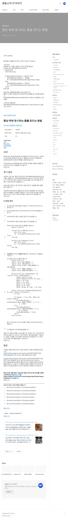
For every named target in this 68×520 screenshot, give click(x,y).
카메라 (54, 192)
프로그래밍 (45, 10)
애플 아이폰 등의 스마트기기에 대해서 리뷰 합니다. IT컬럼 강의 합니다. (21, 487)
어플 (61, 194)
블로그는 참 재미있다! (58, 169)
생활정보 (55, 112)
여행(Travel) (56, 100)
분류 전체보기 (56, 54)
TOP (64, 514)
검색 (60, 3)
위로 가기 (7, 167)
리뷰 (22, 10)
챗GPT (54, 201)
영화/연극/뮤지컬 (57, 105)
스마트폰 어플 (33, 10)
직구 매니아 (56, 92)
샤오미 (58, 201)
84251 (6, 353)
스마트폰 (55, 65)
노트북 (61, 203)
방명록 (56, 10)
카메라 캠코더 (56, 79)
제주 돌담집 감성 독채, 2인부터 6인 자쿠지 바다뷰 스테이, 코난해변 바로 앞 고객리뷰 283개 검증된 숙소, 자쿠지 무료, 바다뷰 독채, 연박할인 (18, 441)
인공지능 (58, 206)
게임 (60, 199)
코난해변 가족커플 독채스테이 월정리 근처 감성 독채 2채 (18, 438)
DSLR (54, 206)
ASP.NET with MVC (58, 133)
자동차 (54, 81)
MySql (54, 154)
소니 (58, 192)
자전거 (54, 109)
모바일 (59, 182)
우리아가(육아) (56, 115)
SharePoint (56, 128)
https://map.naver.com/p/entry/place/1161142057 (19, 422)
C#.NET (55, 140)
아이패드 (55, 182)
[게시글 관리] (12, 451)
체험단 (54, 208)
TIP (54, 147)
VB (54, 142)
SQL (54, 144)
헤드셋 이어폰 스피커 (58, 84)
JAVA (54, 137)
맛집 (54, 107)
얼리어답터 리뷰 (57, 63)
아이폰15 (56, 194)
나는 (54, 57)
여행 (58, 208)
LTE (61, 192)
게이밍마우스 (56, 203)
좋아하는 (55, 95)
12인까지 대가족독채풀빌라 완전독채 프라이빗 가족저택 (17, 425)
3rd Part (55, 149)
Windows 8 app (57, 135)
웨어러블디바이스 (57, 90)
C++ (54, 151)
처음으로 (4, 10)
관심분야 (55, 118)
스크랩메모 (56, 60)
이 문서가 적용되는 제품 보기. (13, 125)
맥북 (54, 72)
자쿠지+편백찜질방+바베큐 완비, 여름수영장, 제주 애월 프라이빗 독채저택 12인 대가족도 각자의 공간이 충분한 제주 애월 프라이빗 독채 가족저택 (18, 428)
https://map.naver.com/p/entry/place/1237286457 (20, 435)
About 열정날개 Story (58, 166)
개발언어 (55, 126)
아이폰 (63, 206)
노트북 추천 (55, 199)
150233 (6, 358)
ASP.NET (55, 131)
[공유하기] (10, 451)
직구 (60, 189)
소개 (14, 10)
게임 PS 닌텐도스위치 (58, 74)
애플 (64, 192)
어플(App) (55, 67)
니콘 (54, 185)
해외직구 (58, 187)
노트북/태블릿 (56, 70)
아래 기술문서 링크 (10, 115)
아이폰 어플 (55, 189)
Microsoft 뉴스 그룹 (14, 374)
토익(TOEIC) (56, 121)
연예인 (54, 98)
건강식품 (55, 102)
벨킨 (59, 196)
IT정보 (54, 77)
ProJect (55, 123)
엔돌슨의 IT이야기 (12, 3)
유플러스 (62, 185)
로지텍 (63, 182)
